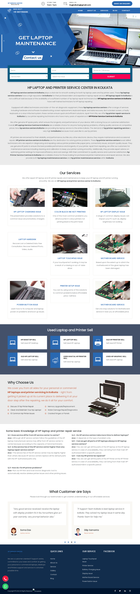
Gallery (53, 570)
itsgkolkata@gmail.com (80, 5)
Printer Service (87, 565)
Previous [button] (4, 41)
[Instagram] (130, 591)
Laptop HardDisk (27, 239)
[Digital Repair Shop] (15, 3)
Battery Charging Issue (91, 569)
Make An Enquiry (122, 4)
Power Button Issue (27, 304)
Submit (111, 76)
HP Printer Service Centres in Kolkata (106, 116)
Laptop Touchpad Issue (70, 258)
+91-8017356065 (20, 12)
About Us (91, 11)
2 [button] (68, 64)
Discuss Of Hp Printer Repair (22, 406)
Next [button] (136, 41)
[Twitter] (120, 591)
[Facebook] (115, 591)
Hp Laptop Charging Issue (27, 211)
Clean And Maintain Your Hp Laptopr (25, 410)
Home (80, 11)
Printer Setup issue (70, 285)
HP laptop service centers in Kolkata (114, 98)
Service (53, 567)
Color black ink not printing (70, 211)
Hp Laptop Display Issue (112, 211)
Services (104, 11)
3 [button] (72, 64)
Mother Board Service (112, 258)
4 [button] (75, 64)
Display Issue (87, 573)
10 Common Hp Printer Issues (22, 413)
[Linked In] (125, 591)
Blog (115, 11)
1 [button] (65, 64)
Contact (126, 11)
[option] (70, 40)
